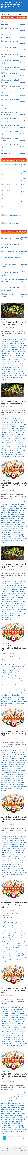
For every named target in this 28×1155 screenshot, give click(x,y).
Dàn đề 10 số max (7, 365)
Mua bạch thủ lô (8, 450)
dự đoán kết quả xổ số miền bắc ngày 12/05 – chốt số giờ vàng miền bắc (14, 819)
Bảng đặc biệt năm (14, 351)
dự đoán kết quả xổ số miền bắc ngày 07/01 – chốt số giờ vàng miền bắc (14, 733)
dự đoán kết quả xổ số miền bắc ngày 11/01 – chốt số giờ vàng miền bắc (14, 990)
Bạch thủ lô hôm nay (9, 347)
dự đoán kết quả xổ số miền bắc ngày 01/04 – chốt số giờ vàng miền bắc (14, 648)
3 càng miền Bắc (18, 339)
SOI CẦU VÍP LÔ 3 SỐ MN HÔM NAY (12, 223)
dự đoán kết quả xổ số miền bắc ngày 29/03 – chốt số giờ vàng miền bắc (14, 1076)
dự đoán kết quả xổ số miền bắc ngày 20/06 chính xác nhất (14, 323)
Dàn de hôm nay (8, 363)
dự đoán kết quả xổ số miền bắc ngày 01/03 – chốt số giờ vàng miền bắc (14, 485)
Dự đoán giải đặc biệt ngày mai (16, 446)
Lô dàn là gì (6, 371)
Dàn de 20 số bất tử (14, 359)
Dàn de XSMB (17, 363)
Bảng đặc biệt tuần (15, 353)
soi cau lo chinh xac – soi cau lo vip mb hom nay (11, 3)
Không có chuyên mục (10, 369)
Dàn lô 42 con (17, 365)
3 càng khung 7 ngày (7, 339)
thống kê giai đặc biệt (10, 617)
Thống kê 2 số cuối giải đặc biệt (12, 375)
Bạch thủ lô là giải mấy (9, 349)
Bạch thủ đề (6, 345)
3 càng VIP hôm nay (10, 1011)
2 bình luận (11, 327)
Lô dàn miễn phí (14, 371)
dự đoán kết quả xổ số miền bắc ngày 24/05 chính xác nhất (14, 565)
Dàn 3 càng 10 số (7, 357)
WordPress (20, 1152)
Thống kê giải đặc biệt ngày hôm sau (13, 456)
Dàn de (6, 359)
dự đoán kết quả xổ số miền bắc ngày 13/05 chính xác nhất (14, 402)
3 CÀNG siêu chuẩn (17, 341)
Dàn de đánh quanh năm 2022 (11, 361)
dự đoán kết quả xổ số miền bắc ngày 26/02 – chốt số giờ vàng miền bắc (14, 905)
